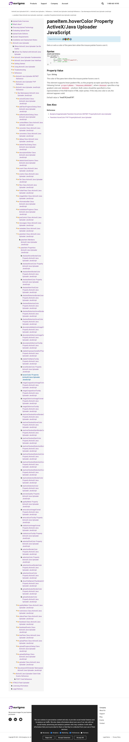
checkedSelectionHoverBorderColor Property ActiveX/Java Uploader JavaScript (35, 313)
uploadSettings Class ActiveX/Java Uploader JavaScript (27, 656)
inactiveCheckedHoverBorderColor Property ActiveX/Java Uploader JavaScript (34, 417)
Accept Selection (64, 738)
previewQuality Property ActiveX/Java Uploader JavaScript (31, 496)
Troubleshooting (20, 70)
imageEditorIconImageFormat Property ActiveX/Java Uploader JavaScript (32, 401)
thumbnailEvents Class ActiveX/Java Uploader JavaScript (27, 629)
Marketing (65, 733)
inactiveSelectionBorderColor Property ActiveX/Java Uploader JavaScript (32, 480)
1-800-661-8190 (113, 4)
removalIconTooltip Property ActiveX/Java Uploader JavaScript (32, 520)
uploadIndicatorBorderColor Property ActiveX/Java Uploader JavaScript (32, 591)
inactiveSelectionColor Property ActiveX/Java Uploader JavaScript (30, 488)
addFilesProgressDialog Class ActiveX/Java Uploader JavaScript (30, 109)
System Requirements (21, 37)
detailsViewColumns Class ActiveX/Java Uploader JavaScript (28, 163)
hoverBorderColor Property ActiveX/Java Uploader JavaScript (31, 369)
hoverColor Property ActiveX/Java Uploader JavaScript (31, 377)
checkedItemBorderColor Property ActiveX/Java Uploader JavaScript (31, 274)
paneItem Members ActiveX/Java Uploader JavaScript (29, 242)
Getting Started (19, 64)
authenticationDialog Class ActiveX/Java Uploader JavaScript (28, 117)
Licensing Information (20, 686)
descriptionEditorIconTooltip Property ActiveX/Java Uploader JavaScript (32, 345)
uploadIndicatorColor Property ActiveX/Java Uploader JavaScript (30, 599)
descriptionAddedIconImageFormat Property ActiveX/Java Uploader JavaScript (34, 329)
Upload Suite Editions (20, 34)
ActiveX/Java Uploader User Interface (27, 60)
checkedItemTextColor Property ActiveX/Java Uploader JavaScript (30, 290)
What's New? (17, 24)
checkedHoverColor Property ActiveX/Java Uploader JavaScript (32, 266)
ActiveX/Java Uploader (37, 11)
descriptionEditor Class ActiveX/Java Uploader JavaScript (27, 155)
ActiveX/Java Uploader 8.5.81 (20, 11)
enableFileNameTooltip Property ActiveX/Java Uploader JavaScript (30, 361)
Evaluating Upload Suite (21, 31)
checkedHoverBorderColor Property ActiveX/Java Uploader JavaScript (31, 258)
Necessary (46, 733)
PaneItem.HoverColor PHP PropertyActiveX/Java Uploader (71, 117)
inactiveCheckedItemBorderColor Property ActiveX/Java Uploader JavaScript (34, 432)
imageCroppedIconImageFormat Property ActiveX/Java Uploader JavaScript (33, 385)
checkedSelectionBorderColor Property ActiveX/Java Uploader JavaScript (33, 298)
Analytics (55, 733)
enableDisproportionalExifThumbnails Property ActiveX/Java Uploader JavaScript (35, 353)
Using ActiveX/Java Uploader (24, 67)
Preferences (76, 733)
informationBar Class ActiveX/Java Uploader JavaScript (27, 204)
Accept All (80, 738)
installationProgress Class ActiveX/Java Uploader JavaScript (28, 212)
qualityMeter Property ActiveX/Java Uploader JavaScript (30, 504)
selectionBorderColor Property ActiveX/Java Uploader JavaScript (30, 551)
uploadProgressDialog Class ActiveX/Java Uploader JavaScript (29, 648)
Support (44, 4)
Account (65, 4)
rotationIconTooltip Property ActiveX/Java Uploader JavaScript (32, 536)
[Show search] (103, 4)
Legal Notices (18, 689)
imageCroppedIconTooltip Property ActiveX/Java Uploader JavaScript (31, 393)
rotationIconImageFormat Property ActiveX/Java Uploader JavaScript (31, 528)
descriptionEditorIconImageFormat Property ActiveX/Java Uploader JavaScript (34, 337)
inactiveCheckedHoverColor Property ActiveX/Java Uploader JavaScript (32, 424)
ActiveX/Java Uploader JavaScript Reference (67, 11)
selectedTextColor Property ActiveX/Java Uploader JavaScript (32, 543)
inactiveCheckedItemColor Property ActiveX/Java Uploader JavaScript (31, 440)
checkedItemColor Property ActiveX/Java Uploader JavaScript (32, 282)
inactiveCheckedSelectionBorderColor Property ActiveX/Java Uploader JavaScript (35, 448)
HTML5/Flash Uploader (21, 683)
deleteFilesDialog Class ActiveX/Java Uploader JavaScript (27, 147)
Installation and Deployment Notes (25, 40)
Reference (49, 11)
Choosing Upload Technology (23, 27)
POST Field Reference (24, 679)
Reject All (48, 738)
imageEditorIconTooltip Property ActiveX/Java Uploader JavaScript (30, 409)
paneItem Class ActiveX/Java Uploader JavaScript (28, 15)
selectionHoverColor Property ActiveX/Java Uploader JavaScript (30, 575)
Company (54, 4)
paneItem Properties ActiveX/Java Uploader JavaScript (60, 15)
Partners (85, 733)
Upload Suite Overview (21, 21)
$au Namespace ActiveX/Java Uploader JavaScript (96, 11)
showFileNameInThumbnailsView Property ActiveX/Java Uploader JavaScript (34, 583)
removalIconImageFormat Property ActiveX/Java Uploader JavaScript (31, 512)
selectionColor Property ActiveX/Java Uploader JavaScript (30, 559)
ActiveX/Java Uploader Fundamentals (27, 57)
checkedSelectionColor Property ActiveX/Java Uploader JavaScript (30, 305)
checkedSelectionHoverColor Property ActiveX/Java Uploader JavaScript (32, 321)
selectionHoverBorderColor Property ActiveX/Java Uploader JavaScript (32, 567)
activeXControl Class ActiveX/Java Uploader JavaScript (27, 101)
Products (33, 4)
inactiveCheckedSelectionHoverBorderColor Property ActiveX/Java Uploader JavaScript (37, 464)
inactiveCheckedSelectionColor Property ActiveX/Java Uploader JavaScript (33, 456)
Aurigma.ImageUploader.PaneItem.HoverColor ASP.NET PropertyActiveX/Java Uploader (80, 114)
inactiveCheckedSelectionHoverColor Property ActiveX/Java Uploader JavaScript (35, 472)
